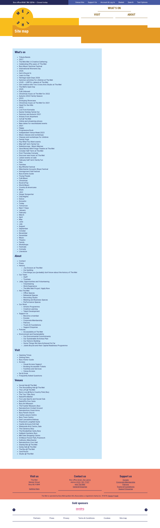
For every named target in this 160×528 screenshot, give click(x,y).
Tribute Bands (24, 57)
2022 (21, 107)
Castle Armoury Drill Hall (29, 424)
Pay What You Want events (30, 142)
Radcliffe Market (26, 397)
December (23, 235)
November (23, 233)
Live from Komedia (27, 110)
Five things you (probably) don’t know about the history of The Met (50, 272)
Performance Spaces (32, 302)
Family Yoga (24, 139)
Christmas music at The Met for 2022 (34, 94)
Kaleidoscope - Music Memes (31, 146)
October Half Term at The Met (31, 151)
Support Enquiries (30, 327)
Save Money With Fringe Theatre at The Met (36, 148)
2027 (21, 59)
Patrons (26, 323)
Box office (23, 2)
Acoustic (22, 201)
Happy (21, 128)
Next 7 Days (24, 208)
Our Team (23, 275)
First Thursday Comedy (28, 153)
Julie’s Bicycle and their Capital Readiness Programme (45, 345)
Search (130, 2)
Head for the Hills (26, 105)
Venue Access (29, 371)
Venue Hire (79, 2)
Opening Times (25, 355)
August (22, 226)
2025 (21, 89)
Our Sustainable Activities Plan (35, 339)
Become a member (31, 316)
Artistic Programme (31, 307)
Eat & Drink (23, 373)
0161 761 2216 (84, 480)
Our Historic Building (31, 341)
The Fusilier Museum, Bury (29, 406)
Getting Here (24, 357)
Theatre (22, 240)
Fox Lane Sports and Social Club (32, 399)
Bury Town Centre (26, 417)
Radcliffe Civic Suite (27, 401)
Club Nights (23, 196)
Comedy (22, 249)
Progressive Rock (26, 130)
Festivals (22, 247)
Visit (97, 14)
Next (146, 509)
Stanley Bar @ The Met (28, 445)
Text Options (142, 2)
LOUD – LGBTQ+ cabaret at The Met (33, 82)
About (131, 14)
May (20, 219)
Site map (123, 518)
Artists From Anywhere (28, 116)
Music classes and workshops (31, 135)
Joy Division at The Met (32, 268)
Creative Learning (30, 309)
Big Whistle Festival (27, 167)
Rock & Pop (23, 183)
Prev (14, 509)
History (22, 265)
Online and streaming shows (30, 121)
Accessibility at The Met (33, 332)
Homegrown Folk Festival (29, 171)
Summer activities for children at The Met (36, 80)
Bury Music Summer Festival (30, 66)
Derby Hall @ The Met (27, 447)
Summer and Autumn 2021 (30, 114)
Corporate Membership (32, 320)
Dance (21, 199)
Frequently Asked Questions (30, 376)
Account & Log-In (108, 2)
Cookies (107, 518)
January (22, 210)
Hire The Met (24, 291)
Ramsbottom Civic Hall (28, 442)
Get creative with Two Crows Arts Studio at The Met (40, 84)
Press (21, 263)
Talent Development (31, 311)
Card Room (23, 451)
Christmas (23, 180)
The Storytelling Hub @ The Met (32, 387)
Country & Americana (27, 187)
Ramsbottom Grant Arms (29, 410)
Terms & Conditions (86, 518)
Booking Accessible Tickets (34, 366)
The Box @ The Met (27, 449)
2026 (21, 71)
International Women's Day (30, 68)
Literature (23, 251)
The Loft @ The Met (27, 390)
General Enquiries (80, 487)
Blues (21, 190)
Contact (22, 261)
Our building (28, 270)
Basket (121, 2)
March (21, 215)
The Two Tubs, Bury (27, 394)
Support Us (92, 2)
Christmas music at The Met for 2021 (34, 103)
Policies (22, 329)
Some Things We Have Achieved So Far (39, 343)
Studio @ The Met (26, 454)
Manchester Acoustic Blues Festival (33, 169)
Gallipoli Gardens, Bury (28, 433)
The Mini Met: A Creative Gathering (33, 62)
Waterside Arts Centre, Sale (30, 426)
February (22, 212)
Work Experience (30, 286)
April (21, 217)
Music (21, 238)
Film (21, 162)
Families (22, 164)
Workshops (23, 244)
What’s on (114, 8)
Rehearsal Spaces (30, 295)
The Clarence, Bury (26, 429)
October (22, 231)
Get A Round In (25, 73)
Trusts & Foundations (32, 325)
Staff (25, 277)
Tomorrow (23, 206)
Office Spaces (29, 293)
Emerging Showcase (27, 100)
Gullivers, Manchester (28, 440)
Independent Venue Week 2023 (32, 132)
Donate (26, 318)
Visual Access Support (32, 364)
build (116, 496)
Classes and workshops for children (33, 137)
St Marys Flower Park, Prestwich (32, 438)
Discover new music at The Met (32, 155)
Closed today (42, 2)
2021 (21, 126)
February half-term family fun (31, 160)
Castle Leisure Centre (28, 415)
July (20, 224)
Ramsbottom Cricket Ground (31, 408)
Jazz (21, 192)
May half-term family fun (29, 144)
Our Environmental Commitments (37, 336)
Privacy (66, 518)
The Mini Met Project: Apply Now (36, 288)
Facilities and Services (32, 369)
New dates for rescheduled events (33, 123)
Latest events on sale (27, 158)
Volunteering (28, 284)
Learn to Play (24, 75)
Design (110, 496)
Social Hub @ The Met (28, 385)
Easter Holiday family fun (29, 112)
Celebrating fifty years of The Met (32, 64)
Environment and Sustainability (31, 334)
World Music (24, 185)
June (21, 222)
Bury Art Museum (26, 403)
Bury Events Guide (26, 174)
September (23, 228)
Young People (24, 176)
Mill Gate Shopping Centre (29, 435)
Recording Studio (30, 297)
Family (21, 242)
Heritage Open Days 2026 (29, 78)
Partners (36, 518)
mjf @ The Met (25, 119)
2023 (21, 98)
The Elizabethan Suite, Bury (30, 431)
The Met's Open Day (27, 87)
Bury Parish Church (26, 413)
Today (21, 203)
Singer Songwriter (26, 194)
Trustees (27, 279)
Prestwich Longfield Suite (29, 422)
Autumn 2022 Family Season (31, 96)
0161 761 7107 (82, 482)
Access (22, 362)
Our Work (23, 304)
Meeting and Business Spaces (35, 300)
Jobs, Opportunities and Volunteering (34, 281)
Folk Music (23, 178)
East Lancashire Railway (29, 419)
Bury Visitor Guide (26, 360)
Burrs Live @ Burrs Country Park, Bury (34, 392)
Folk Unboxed (24, 91)
